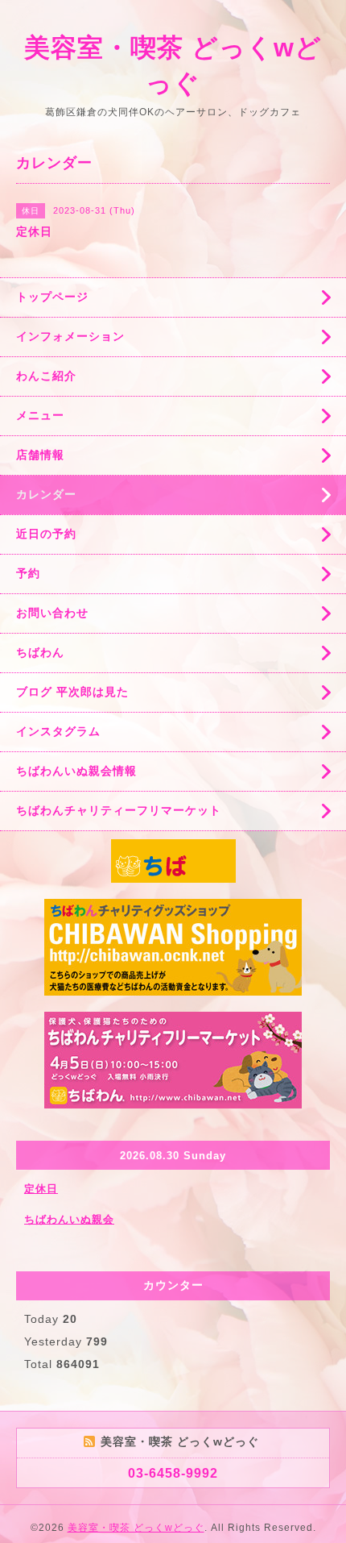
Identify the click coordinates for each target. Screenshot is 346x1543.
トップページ (52, 296)
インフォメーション (70, 336)
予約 (28, 573)
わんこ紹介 (46, 375)
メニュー (40, 415)
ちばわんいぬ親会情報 (76, 770)
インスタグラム (58, 731)
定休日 (41, 1189)
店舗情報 (40, 454)
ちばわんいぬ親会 (69, 1219)
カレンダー (46, 494)
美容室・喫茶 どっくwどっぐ (136, 1527)
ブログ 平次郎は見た (72, 691)
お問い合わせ (52, 612)
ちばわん (40, 652)
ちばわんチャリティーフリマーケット (118, 810)
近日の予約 (46, 533)
